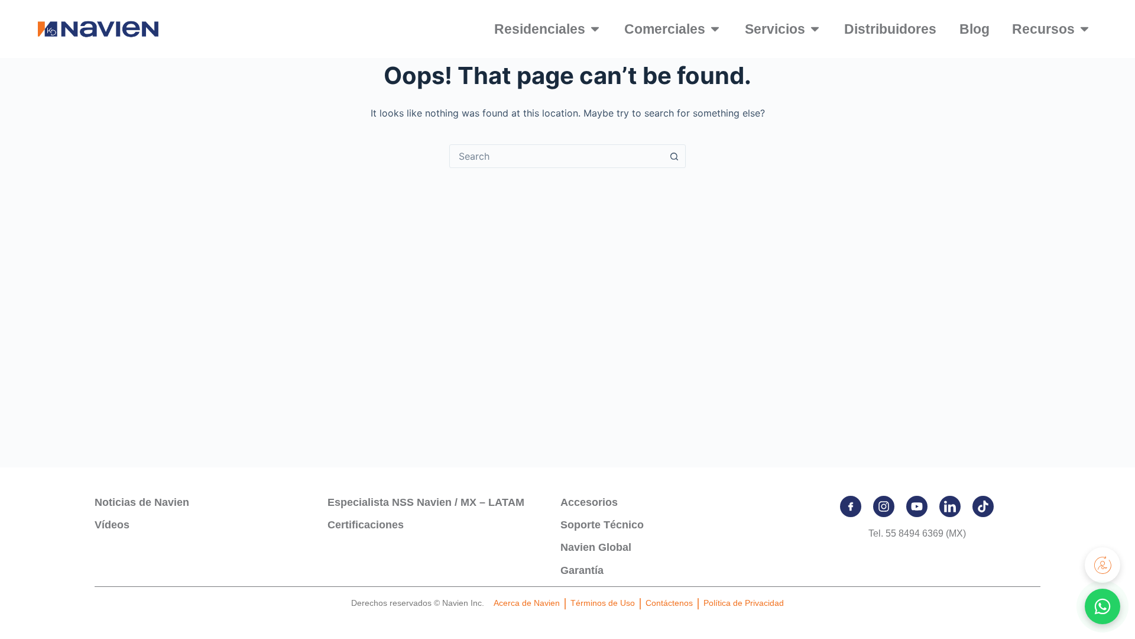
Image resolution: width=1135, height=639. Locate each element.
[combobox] (556, 156)
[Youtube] (917, 506)
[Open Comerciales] (715, 29)
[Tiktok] (983, 506)
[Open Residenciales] (595, 29)
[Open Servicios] (815, 29)
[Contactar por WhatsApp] (1102, 606)
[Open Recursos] (1084, 29)
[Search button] (674, 156)
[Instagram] (883, 506)
